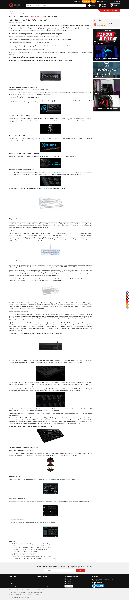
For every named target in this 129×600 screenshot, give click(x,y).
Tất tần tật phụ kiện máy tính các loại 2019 (23, 555)
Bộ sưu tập (93, 1)
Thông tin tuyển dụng (13, 583)
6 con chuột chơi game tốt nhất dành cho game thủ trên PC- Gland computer (31, 556)
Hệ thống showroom (77, 1)
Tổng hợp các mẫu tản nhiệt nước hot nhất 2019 (24, 553)
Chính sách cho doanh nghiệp (43, 583)
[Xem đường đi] (95, 580)
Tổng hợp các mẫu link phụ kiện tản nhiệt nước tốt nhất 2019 (28, 545)
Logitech (11, 519)
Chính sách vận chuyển (41, 584)
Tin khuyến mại (23, 16)
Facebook (69, 579)
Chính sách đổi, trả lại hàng (42, 581)
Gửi (80, 570)
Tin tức (106, 1)
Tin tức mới (12, 16)
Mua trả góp (100, 1)
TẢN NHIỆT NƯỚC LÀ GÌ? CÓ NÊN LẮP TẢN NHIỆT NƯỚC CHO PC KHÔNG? (34, 558)
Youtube (69, 581)
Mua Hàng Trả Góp (13, 586)
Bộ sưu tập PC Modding (49, 16)
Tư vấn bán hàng (87, 1)
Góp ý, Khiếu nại (12, 581)
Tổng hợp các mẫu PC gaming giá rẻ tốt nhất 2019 (25, 551)
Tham (11, 541)
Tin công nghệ (35, 16)
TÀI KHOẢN (117, 1)
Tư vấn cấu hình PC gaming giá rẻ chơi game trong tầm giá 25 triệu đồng (31, 544)
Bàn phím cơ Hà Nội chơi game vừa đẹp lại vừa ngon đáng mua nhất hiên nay (32, 547)
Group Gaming (70, 583)
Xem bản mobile (68, 586)
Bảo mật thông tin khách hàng (43, 586)
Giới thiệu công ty (12, 579)
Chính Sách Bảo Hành (41, 579)
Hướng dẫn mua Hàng (13, 584)
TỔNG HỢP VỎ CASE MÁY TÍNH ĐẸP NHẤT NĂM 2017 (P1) (29, 549)
